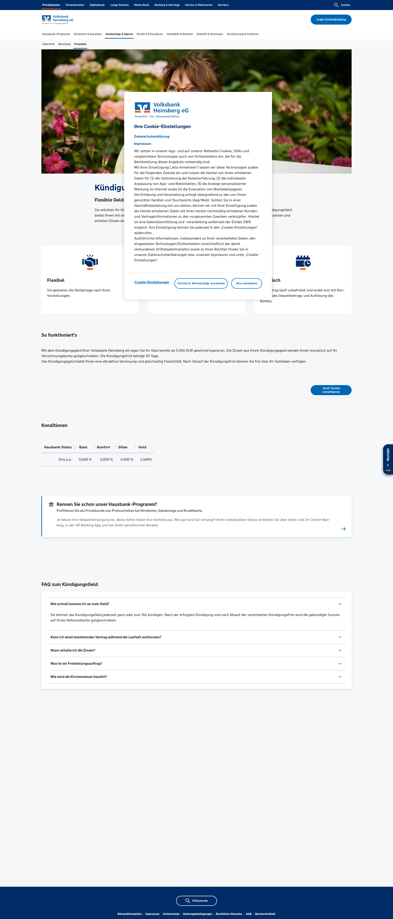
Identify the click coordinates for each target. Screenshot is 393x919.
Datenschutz (171, 914)
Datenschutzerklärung (151, 136)
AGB (249, 914)
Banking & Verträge (167, 5)
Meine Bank (141, 5)
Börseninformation (130, 914)
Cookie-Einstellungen (151, 282)
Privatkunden (51, 5)
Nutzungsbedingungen (197, 914)
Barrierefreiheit (265, 914)
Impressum (152, 914)
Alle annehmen (246, 283)
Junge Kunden (119, 5)
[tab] (56, 34)
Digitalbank (97, 5)
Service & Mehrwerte (198, 5)
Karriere (223, 5)
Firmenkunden (75, 5)
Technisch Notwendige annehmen (201, 283)
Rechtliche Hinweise (229, 914)
